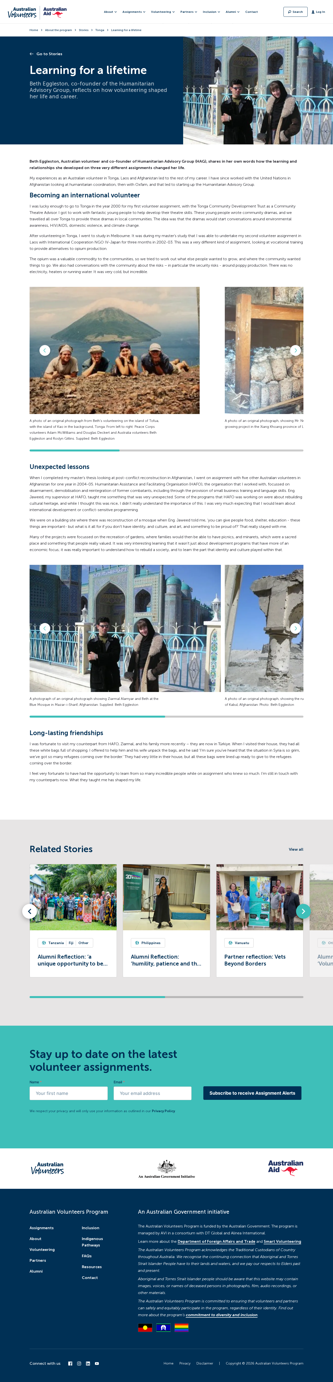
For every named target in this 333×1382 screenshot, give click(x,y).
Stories (83, 30)
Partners (38, 1260)
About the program (58, 30)
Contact (251, 12)
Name (36, 1082)
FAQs (87, 1256)
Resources (92, 1266)
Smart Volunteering (282, 1241)
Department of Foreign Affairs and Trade (216, 1241)
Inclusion (90, 1228)
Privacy (185, 1363)
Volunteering (42, 1249)
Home (34, 30)
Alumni (36, 1271)
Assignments (42, 1228)
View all (296, 849)
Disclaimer (204, 1363)
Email (119, 1082)
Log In (320, 12)
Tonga (99, 30)
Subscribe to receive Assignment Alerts (252, 1093)
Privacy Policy (163, 1111)
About (35, 1238)
